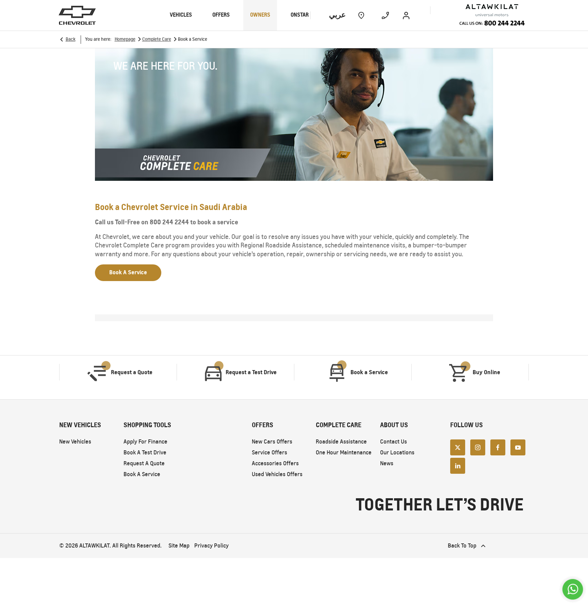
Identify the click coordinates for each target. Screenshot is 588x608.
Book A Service (142, 474)
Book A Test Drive (145, 452)
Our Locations (397, 452)
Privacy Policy (211, 545)
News (386, 463)
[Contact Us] (385, 15)
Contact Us (393, 441)
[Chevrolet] (77, 15)
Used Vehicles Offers (277, 474)
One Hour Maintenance (344, 452)
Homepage (125, 39)
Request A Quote (144, 463)
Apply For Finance (145, 441)
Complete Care (156, 39)
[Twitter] (457, 447)
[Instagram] (477, 447)
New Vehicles (75, 441)
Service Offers (269, 452)
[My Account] (406, 15)
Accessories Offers (275, 463)
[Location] (361, 15)
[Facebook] (497, 447)
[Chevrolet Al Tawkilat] (478, 10)
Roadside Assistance (341, 441)
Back (71, 39)
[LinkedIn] (457, 465)
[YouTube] (517, 447)
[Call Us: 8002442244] (492, 24)
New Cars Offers (272, 441)
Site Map (179, 545)
